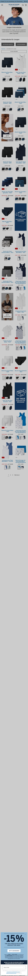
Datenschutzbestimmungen (11, 973)
